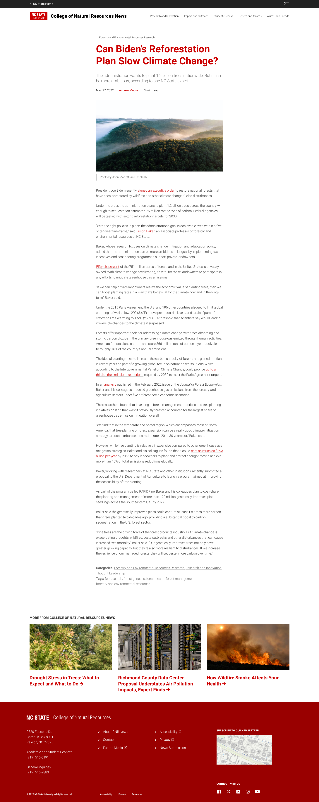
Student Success (223, 16)
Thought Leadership (110, 573)
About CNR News (115, 732)
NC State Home (43, 4)
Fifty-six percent (107, 267)
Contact (109, 740)
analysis (110, 384)
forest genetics (134, 579)
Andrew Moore (128, 90)
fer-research (113, 579)
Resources (137, 794)
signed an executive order (156, 190)
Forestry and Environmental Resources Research (149, 568)
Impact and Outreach (196, 16)
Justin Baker (145, 231)
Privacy (122, 794)
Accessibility (106, 794)
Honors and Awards (250, 16)
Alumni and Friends (278, 16)
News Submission (173, 748)
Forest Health (155, 579)
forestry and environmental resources (123, 584)
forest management (180, 579)
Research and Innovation (164, 16)
